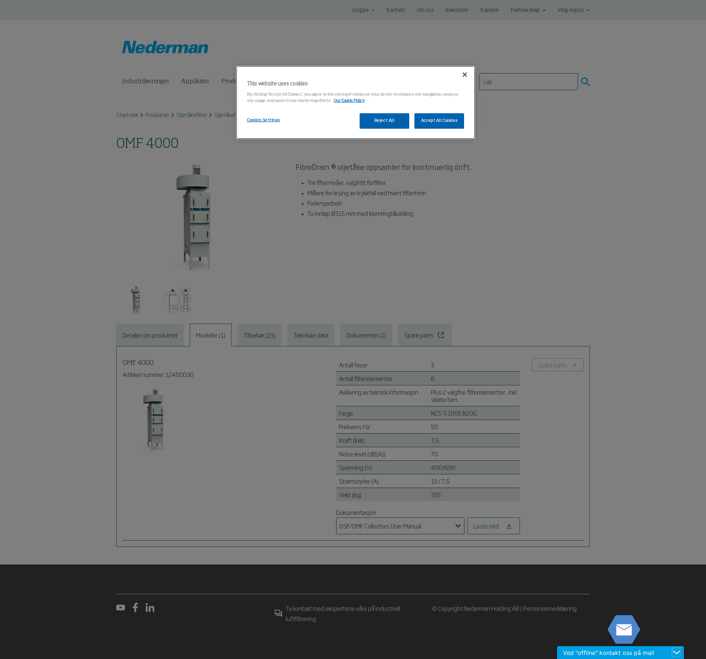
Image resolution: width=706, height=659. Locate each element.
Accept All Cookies (439, 120)
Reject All (384, 120)
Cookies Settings (263, 120)
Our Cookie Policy (349, 101)
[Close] (465, 75)
